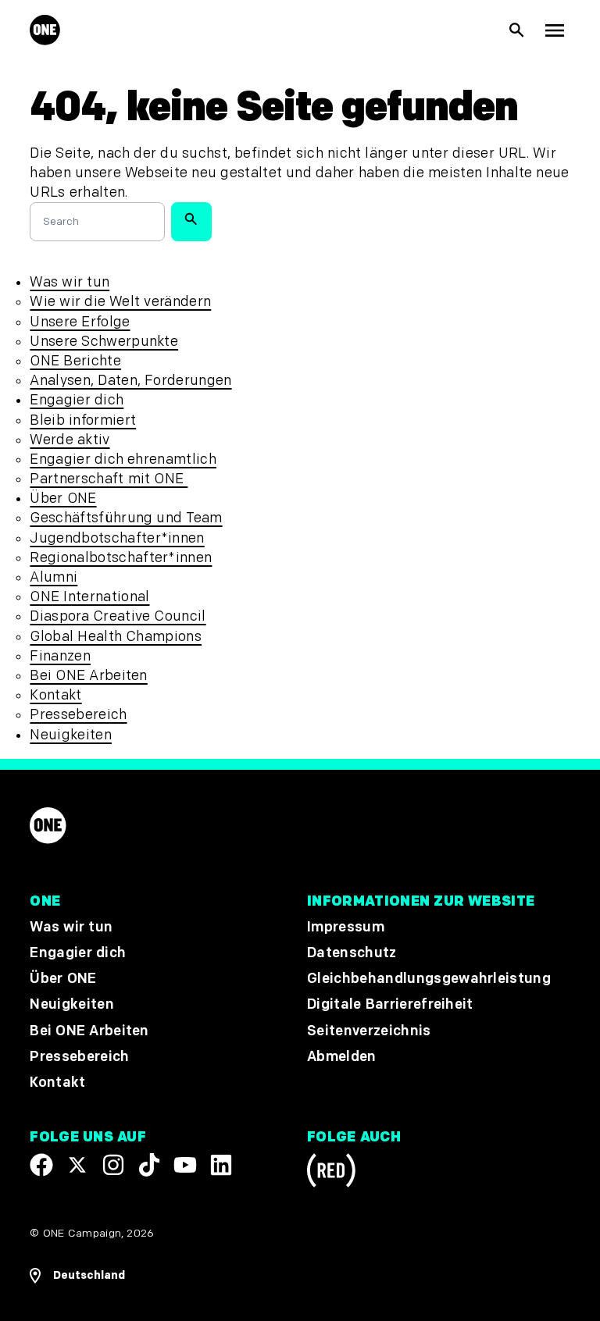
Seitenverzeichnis (368, 1031)
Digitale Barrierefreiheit (390, 1004)
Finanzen (60, 656)
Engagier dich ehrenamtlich (123, 459)
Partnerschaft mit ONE (109, 479)
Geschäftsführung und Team (126, 518)
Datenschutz (352, 953)
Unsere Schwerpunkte (104, 341)
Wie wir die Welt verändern (120, 302)
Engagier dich (76, 400)
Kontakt (55, 695)
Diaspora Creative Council (117, 616)
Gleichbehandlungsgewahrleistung (429, 978)
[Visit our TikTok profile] (149, 1165)
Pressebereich (78, 715)
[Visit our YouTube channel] (185, 1165)
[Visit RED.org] (331, 1173)
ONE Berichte (75, 361)
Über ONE (63, 498)
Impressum (345, 927)
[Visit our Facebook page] (41, 1165)
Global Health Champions (116, 636)
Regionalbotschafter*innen (121, 558)
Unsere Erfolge (80, 322)
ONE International (89, 597)
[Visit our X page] (77, 1165)
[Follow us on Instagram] (113, 1165)
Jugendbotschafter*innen (117, 538)
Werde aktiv (69, 440)
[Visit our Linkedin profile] (221, 1165)
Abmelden (342, 1057)
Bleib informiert (83, 420)
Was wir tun (69, 282)
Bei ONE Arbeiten (88, 676)
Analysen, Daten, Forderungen (130, 380)
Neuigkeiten (71, 735)
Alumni (53, 577)
